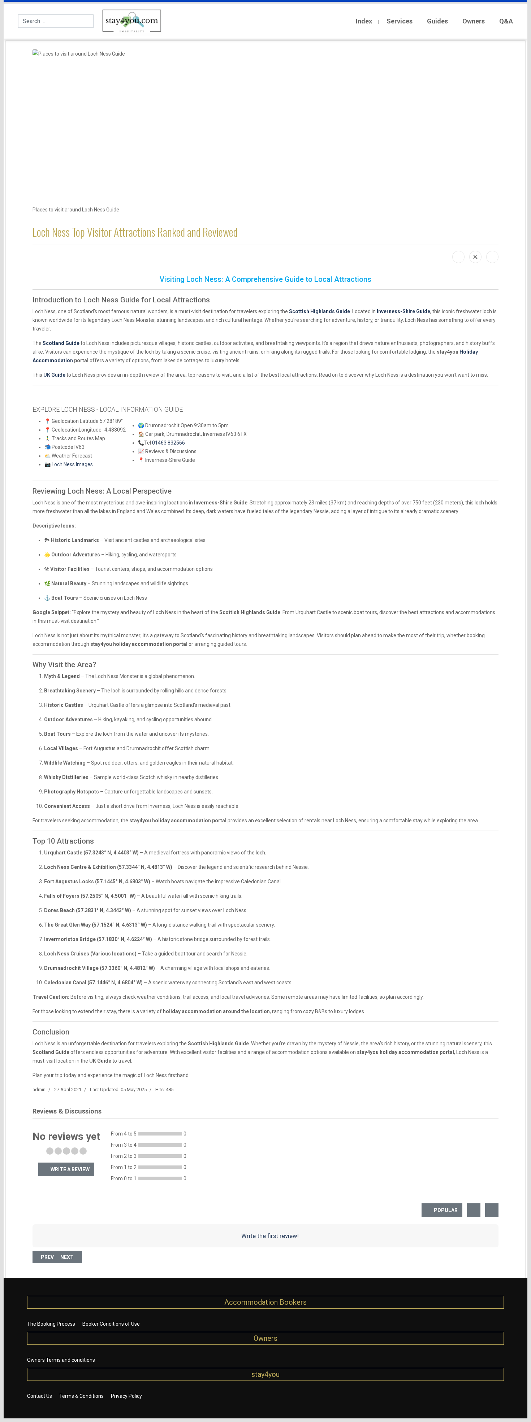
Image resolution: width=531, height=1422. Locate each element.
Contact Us (39, 1396)
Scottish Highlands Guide (319, 311)
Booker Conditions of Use (111, 1324)
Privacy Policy (126, 1396)
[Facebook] (458, 257)
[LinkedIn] (492, 257)
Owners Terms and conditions (61, 1360)
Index (364, 21)
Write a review (69, 1169)
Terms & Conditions (81, 1396)
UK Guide (54, 375)
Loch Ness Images (72, 464)
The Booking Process (51, 1324)
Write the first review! (269, 1235)
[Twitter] (475, 257)
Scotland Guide (61, 343)
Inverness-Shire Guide (403, 311)
